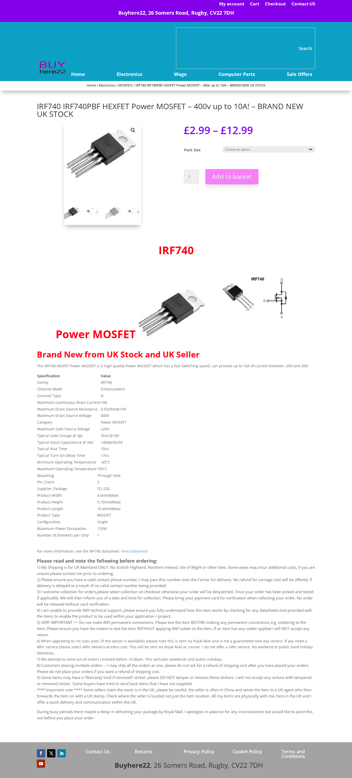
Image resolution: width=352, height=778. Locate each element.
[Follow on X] (51, 753)
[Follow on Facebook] (41, 753)
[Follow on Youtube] (41, 763)
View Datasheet (134, 551)
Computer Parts (237, 74)
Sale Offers (299, 74)
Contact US (303, 4)
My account (231, 4)
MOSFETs (125, 85)
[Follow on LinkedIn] (61, 753)
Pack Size (192, 149)
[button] (133, 130)
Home (78, 74)
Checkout (275, 4)
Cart (254, 4)
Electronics (129, 74)
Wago (180, 74)
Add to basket (232, 176)
